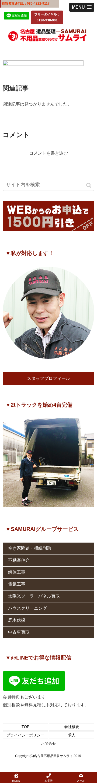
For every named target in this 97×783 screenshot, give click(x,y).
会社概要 (71, 727)
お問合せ (48, 743)
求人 (71, 735)
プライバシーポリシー (25, 735)
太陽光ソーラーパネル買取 (34, 596)
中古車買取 (19, 632)
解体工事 (16, 572)
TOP (25, 727)
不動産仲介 (19, 560)
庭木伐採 (16, 620)
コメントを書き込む (48, 153)
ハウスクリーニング (27, 608)
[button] (89, 185)
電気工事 (16, 584)
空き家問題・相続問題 (29, 548)
